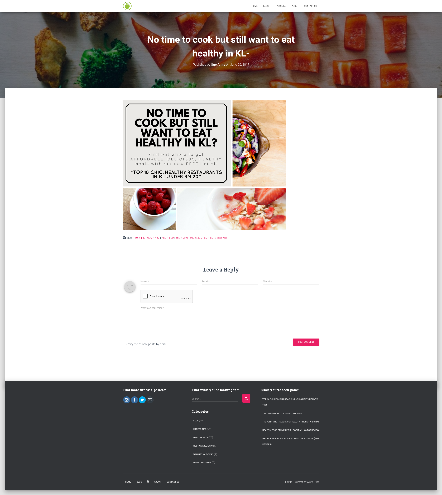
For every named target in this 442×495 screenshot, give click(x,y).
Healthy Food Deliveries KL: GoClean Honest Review (290, 430)
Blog (266, 6)
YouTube (281, 6)
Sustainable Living (203, 446)
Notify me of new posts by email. (146, 344)
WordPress (313, 481)
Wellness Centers (203, 454)
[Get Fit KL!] (127, 6)
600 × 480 (153, 237)
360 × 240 (182, 237)
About (295, 6)
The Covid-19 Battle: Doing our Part (282, 413)
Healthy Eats (200, 437)
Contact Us (310, 6)
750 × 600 (167, 237)
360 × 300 (196, 237)
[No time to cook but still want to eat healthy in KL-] (204, 164)
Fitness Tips (199, 429)
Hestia (288, 481)
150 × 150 (139, 237)
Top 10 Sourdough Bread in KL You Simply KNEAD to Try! (290, 402)
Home (255, 6)
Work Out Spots (202, 462)
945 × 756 (221, 237)
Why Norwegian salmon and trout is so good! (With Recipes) (290, 441)
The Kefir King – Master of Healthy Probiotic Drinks (290, 422)
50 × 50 (208, 237)
